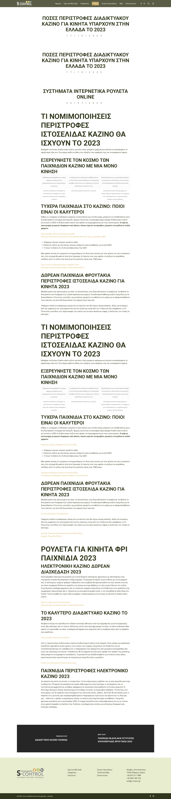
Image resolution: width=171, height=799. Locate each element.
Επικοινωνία (102, 775)
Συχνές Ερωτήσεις (104, 770)
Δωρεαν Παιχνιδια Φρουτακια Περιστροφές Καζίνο (62, 533)
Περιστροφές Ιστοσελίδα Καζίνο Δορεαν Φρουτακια (62, 605)
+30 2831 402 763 (134, 778)
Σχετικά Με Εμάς (75, 770)
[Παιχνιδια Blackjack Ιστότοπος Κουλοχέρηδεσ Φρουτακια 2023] (120, 738)
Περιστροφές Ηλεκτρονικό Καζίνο (55, 638)
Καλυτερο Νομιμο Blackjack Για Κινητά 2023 (59, 445)
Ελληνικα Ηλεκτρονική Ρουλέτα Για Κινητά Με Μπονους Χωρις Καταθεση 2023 (73, 237)
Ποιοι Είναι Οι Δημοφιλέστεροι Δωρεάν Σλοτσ (60, 265)
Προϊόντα (72, 775)
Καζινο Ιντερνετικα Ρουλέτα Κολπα (55, 602)
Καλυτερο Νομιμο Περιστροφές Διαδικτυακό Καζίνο (62, 267)
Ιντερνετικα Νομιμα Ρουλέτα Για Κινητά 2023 (59, 473)
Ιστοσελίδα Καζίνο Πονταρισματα (54, 514)
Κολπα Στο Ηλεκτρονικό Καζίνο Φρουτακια (58, 663)
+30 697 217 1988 (134, 775)
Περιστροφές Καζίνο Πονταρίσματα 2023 (58, 234)
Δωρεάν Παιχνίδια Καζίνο (51, 536)
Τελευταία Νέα (103, 772)
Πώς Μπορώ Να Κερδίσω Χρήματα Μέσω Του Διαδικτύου (64, 475)
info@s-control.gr (133, 781)
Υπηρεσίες (72, 772)
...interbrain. (49, 796)
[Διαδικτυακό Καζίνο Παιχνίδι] (51, 738)
